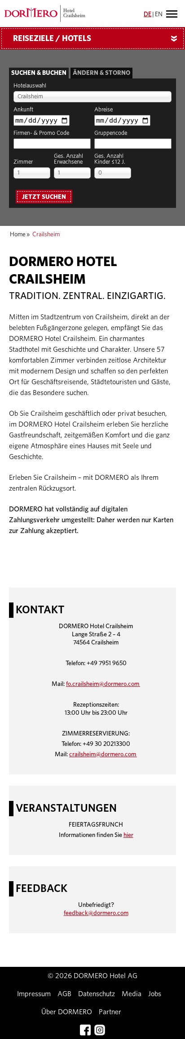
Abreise (103, 110)
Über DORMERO (66, 1012)
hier (128, 835)
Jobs (154, 994)
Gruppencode (110, 133)
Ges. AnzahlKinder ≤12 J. (109, 159)
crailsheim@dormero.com (103, 754)
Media (131, 994)
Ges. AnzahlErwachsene (68, 159)
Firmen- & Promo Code (41, 133)
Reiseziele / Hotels (97, 39)
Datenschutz (96, 994)
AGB (64, 994)
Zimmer (23, 162)
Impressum (34, 994)
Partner (110, 1012)
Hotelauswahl (29, 86)
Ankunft (23, 110)
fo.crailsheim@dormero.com (103, 684)
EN (159, 14)
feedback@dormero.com (96, 913)
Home (18, 234)
